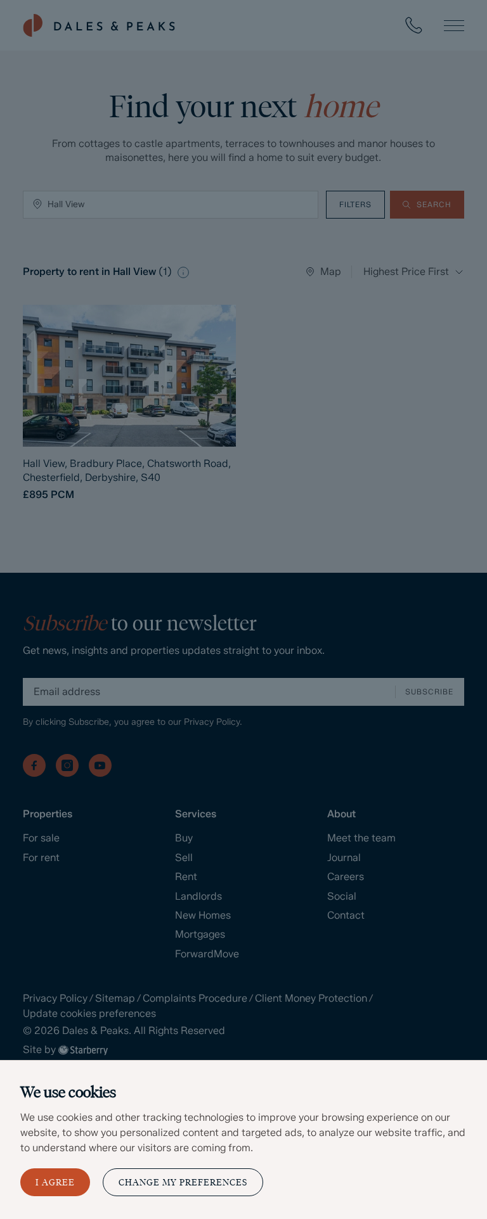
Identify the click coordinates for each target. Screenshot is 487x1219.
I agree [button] (55, 1182)
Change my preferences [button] (183, 1182)
